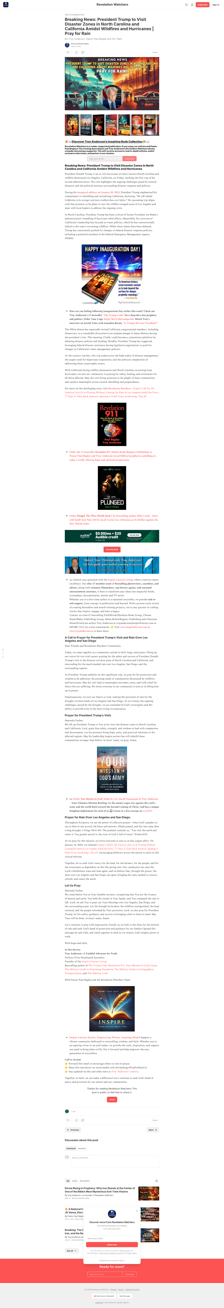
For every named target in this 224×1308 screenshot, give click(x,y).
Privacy (114, 1289)
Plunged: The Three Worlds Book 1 (94, 516)
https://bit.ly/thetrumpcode (119, 319)
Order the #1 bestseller (82, 452)
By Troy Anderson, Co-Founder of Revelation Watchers (89, 1195)
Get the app (125, 1296)
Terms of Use (125, 1250)
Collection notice (132, 1289)
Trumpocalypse (73, 973)
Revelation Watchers (80, 44)
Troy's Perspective (74, 15)
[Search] (186, 4)
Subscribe (202, 4)
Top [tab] (67, 1181)
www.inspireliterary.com (133, 627)
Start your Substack (105, 1296)
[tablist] (76, 1148)
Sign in (216, 4)
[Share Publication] (192, 4)
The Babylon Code (98, 973)
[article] (112, 1195)
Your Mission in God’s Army (95, 799)
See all (70, 1250)
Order (73, 516)
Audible (147, 811)
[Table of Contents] (3, 654)
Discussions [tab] (85, 1181)
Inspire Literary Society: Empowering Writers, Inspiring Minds (104, 1037)
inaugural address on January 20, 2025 (98, 192)
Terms (121, 1289)
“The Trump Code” (114, 315)
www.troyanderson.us (81, 631)
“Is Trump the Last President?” (140, 323)
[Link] (61, 141)
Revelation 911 (103, 452)
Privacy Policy (131, 1253)
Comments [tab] (71, 1148)
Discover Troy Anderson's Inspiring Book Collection (107, 141)
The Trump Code (97, 965)
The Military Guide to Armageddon (133, 969)
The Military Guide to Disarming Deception (89, 969)
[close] (137, 1211)
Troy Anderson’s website (124, 1072)
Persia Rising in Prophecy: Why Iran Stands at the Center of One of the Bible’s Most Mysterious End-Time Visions (100, 1190)
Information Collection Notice (111, 1253)
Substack (99, 1302)
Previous (75, 1129)
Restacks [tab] (82, 1148)
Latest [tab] (74, 1181)
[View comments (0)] (76, 52)
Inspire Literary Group (120, 580)
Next (151, 1129)
